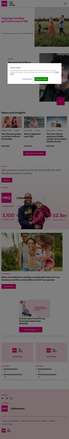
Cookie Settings (27, 79)
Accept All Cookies (41, 79)
